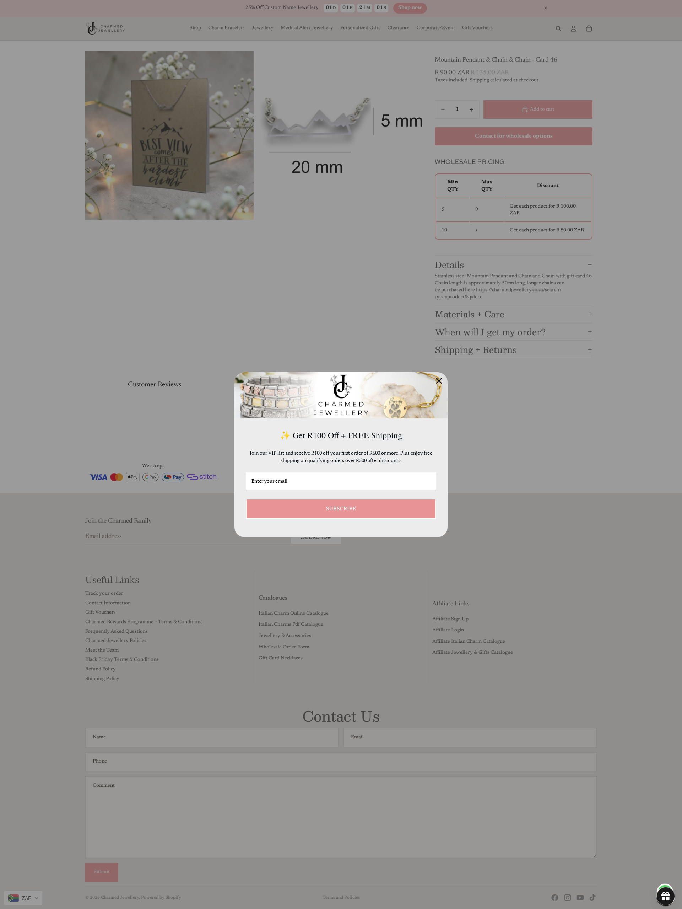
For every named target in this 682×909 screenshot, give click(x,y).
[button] (665, 896)
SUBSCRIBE (341, 508)
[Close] (439, 380)
